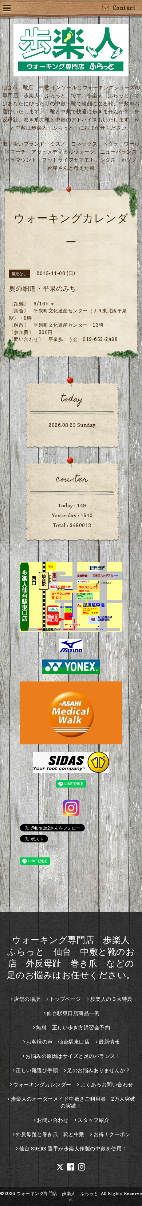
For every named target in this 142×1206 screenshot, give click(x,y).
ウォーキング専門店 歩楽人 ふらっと (57, 1193)
